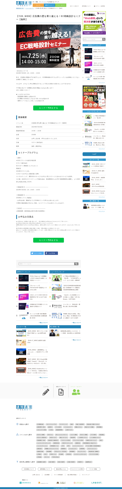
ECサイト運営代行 (41, 437)
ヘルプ (94, 154)
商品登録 (102, 434)
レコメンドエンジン (78, 446)
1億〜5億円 (52, 462)
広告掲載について (29, 469)
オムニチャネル (81, 451)
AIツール (47, 457)
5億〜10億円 (61, 462)
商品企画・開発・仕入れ (93, 424)
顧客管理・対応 (41, 427)
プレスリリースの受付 (77, 469)
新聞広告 (78, 443)
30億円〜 (80, 462)
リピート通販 (74, 434)
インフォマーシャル (42, 446)
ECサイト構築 (83, 434)
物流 (72, 424)
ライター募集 (93, 469)
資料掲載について (86, 6)
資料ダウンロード (49, 5)
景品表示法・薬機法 (93, 451)
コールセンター (68, 427)
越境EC (50, 427)
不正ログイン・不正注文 (60, 451)
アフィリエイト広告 (78, 440)
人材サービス (69, 429)
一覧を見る (101, 82)
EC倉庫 (61, 454)
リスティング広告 (65, 440)
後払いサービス (63, 437)
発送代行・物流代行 (53, 440)
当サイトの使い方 (74, 6)
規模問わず (88, 462)
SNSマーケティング (67, 443)
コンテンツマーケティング (43, 443)
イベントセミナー (29, 8)
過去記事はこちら (61, 469)
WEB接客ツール (54, 446)
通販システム (78, 427)
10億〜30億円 (71, 462)
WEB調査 (72, 451)
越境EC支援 (40, 451)
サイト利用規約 (58, 474)
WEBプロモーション (91, 440)
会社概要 (47, 474)
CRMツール (53, 454)
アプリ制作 (93, 434)
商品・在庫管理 (80, 424)
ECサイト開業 (40, 434)
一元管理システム (82, 437)
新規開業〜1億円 (41, 462)
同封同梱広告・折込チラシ (89, 443)
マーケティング (63, 424)
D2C (45, 454)
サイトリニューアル (51, 424)
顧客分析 (39, 448)
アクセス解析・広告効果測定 (93, 446)
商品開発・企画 (41, 440)
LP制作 (39, 454)
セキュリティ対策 (41, 429)
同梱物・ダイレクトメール (51, 448)
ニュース (38, 5)
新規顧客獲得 (59, 429)
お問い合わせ (36, 474)
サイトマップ (86, 474)
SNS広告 (68, 454)
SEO (101, 440)
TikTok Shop (55, 457)
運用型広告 (56, 443)
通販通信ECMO (20, 8)
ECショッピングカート (61, 434)
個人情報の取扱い (72, 474)
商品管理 (73, 437)
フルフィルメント (92, 448)
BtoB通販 (99, 427)
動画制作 (63, 448)
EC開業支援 (40, 424)
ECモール (50, 434)
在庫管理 (82, 448)
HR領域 (39, 457)
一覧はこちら (42, 322)
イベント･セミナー (60, 5)
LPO (63, 446)
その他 (51, 429)
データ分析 (58, 427)
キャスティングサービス (80, 454)
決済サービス (53, 437)
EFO (68, 446)
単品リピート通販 (89, 427)
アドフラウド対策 (94, 454)
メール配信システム (95, 437)
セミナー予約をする (48, 108)
